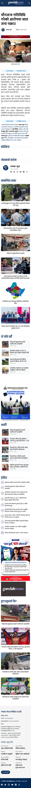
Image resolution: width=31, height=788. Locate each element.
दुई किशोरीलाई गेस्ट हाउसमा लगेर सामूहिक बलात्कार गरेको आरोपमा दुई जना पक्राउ (16, 510)
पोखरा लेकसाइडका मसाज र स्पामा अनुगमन (16, 533)
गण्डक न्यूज (15, 166)
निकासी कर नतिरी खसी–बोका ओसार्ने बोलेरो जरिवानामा (19, 448)
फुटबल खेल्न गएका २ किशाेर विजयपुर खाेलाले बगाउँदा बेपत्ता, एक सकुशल (17, 516)
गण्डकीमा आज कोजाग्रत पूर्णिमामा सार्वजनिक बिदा (15, 302)
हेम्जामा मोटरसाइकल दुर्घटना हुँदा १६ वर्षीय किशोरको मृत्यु (16, 504)
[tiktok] (19, 785)
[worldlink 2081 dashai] (15, 71)
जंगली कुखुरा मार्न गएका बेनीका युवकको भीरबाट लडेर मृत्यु (15, 204)
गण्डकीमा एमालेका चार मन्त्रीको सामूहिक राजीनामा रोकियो (19, 369)
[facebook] (11, 172)
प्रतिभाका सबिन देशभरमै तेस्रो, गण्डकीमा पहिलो (17, 482)
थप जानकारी (5, 772)
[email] (27, 172)
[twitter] (14, 172)
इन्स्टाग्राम (11, 131)
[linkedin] (23, 172)
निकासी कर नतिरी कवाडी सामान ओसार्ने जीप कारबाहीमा (19, 457)
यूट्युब (16, 131)
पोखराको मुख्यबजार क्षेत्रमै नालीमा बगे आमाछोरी (17, 343)
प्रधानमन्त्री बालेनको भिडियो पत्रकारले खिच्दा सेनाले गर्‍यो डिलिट (18, 361)
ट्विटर (7, 131)
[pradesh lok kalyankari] (15, 559)
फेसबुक (3, 131)
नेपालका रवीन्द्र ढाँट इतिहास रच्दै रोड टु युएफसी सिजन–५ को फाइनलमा (19, 440)
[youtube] (20, 172)
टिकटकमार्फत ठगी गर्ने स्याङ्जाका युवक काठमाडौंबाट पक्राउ (15, 229)
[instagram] (17, 172)
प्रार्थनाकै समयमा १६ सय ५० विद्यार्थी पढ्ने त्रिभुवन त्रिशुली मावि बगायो (19, 352)
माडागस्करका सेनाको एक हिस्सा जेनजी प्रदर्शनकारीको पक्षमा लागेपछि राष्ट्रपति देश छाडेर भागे (15, 278)
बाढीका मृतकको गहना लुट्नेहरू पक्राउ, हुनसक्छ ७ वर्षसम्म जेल (19, 466)
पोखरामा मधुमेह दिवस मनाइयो (15, 253)
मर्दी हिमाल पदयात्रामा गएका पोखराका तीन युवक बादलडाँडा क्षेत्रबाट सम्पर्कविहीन (16, 493)
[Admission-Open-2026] (15, 403)
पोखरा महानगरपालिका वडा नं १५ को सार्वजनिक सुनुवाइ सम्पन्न (15, 327)
